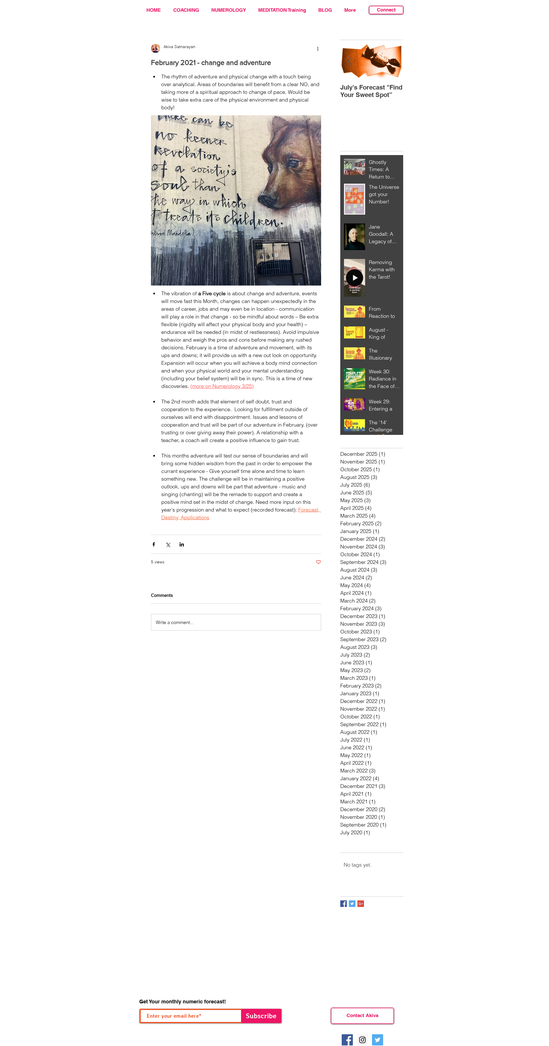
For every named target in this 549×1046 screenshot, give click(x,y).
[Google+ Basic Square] (360, 903)
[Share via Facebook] (153, 544)
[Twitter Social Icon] (377, 1039)
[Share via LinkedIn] (181, 544)
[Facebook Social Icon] (347, 1039)
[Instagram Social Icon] (362, 1039)
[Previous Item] (349, 61)
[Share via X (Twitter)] (167, 544)
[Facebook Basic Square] (343, 903)
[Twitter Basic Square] (352, 903)
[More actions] (317, 48)
